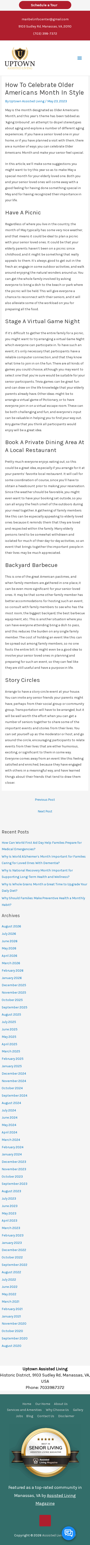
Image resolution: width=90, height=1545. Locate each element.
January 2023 (12, 1243)
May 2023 (9, 1213)
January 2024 (12, 1154)
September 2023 (14, 1184)
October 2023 (12, 1176)
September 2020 (15, 1338)
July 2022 (9, 1279)
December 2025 (14, 985)
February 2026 (13, 970)
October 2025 (12, 1000)
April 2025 (9, 1044)
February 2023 (13, 1235)
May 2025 (9, 1037)
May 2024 (9, 1125)
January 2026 (12, 978)
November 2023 (14, 1169)
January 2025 (12, 1066)
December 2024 (14, 1073)
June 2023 (10, 1206)
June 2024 (10, 1117)
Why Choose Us (57, 1410)
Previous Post (45, 799)
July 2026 (9, 934)
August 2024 (11, 1103)
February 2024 (13, 1147)
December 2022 (14, 1250)
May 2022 (9, 1294)
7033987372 (52, 1387)
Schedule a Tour (45, 5)
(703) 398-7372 (45, 33)
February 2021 (12, 1309)
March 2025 (11, 1051)
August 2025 (11, 1014)
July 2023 (9, 1198)
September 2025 (14, 1007)
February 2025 (13, 1059)
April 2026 (9, 955)
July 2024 (9, 1110)
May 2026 (9, 948)
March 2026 (11, 963)
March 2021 (10, 1301)
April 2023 (9, 1220)
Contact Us (45, 1416)
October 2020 (12, 1331)
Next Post (45, 811)
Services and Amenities (24, 1410)
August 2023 (11, 1191)
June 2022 (10, 1287)
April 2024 (9, 1132)
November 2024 (14, 1081)
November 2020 (14, 1323)
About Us (61, 1404)
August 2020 (11, 1346)
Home (26, 1404)
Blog (29, 1416)
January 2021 (11, 1316)
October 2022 (12, 1257)
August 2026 (11, 926)
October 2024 (12, 1088)
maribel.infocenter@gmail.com (45, 19)
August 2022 (11, 1272)
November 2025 (14, 992)
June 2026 (10, 941)
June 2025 (10, 1029)
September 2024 (14, 1095)
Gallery (78, 1410)
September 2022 (14, 1265)
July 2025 (9, 1022)
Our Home (42, 1404)
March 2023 (11, 1228)
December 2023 (14, 1162)
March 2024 (11, 1140)
